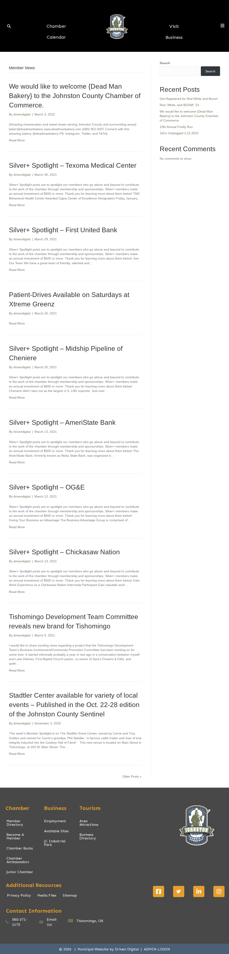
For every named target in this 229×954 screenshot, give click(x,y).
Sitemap (70, 895)
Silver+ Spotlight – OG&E (47, 487)
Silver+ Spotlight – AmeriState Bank (62, 422)
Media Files (46, 895)
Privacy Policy (19, 895)
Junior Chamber (19, 872)
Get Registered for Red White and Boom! (189, 98)
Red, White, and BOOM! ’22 (179, 105)
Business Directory (87, 836)
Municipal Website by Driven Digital (109, 949)
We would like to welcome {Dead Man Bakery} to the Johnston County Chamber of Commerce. (74, 96)
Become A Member (15, 836)
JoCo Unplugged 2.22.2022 (179, 133)
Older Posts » (132, 776)
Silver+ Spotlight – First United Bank (63, 230)
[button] (158, 891)
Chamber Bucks (19, 848)
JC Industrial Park (54, 843)
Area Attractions (88, 823)
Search (165, 63)
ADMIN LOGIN (157, 949)
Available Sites (56, 831)
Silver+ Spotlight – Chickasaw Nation (64, 552)
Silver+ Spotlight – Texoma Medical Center (72, 165)
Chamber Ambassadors (17, 860)
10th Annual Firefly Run (176, 127)
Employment (55, 821)
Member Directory (14, 823)
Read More (17, 140)
